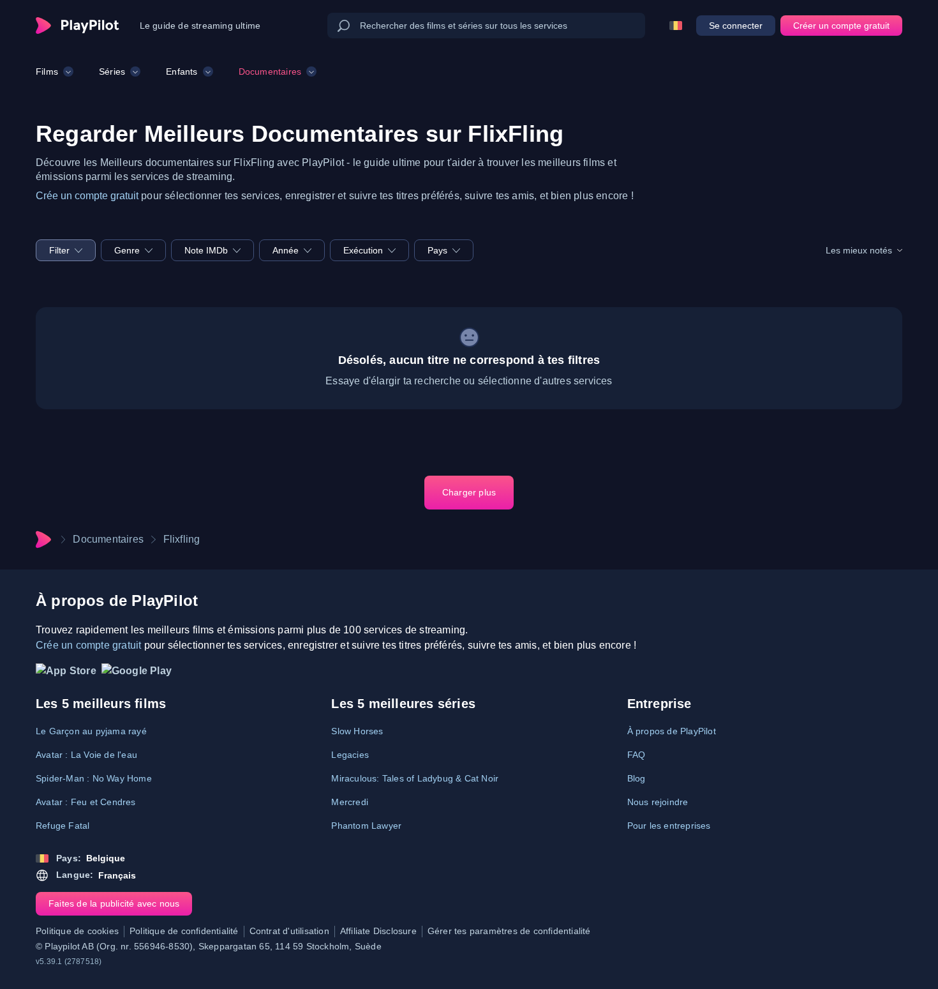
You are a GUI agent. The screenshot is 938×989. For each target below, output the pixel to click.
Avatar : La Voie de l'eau (86, 755)
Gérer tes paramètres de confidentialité (509, 931)
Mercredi (349, 802)
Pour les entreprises (669, 825)
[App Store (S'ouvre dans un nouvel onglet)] (66, 673)
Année (285, 250)
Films (47, 71)
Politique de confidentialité (184, 931)
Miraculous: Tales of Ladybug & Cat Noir (414, 778)
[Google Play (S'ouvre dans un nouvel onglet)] (136, 673)
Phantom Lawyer (366, 825)
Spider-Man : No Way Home (94, 778)
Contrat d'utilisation (289, 931)
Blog (636, 778)
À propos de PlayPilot (671, 731)
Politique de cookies (77, 931)
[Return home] (77, 25)
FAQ (636, 755)
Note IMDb (206, 250)
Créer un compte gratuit (841, 25)
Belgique (105, 858)
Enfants (181, 71)
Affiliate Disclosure (378, 931)
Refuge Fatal (62, 825)
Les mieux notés (859, 250)
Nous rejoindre (658, 802)
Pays (437, 250)
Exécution (363, 250)
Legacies (350, 755)
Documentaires (270, 71)
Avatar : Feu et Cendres (86, 802)
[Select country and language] (676, 25)
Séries (112, 71)
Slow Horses (357, 731)
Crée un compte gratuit (87, 195)
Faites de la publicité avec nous (113, 903)
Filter (59, 250)
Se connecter (736, 25)
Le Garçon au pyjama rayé (91, 731)
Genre (127, 250)
